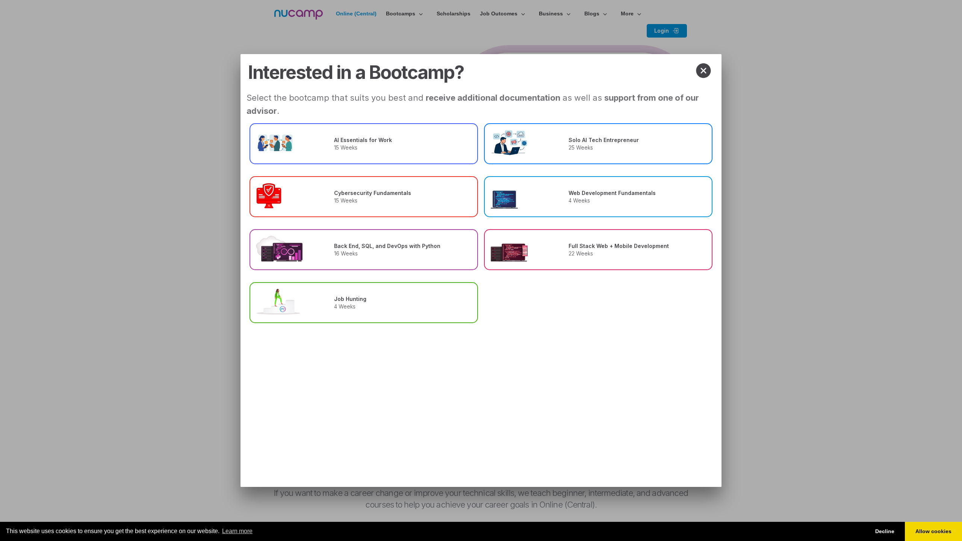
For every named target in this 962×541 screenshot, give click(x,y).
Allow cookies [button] (933, 531)
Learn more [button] (237, 531)
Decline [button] (884, 531)
